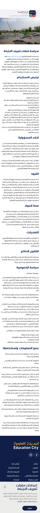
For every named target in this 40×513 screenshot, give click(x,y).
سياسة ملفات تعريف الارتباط (27, 501)
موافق (30, 508)
